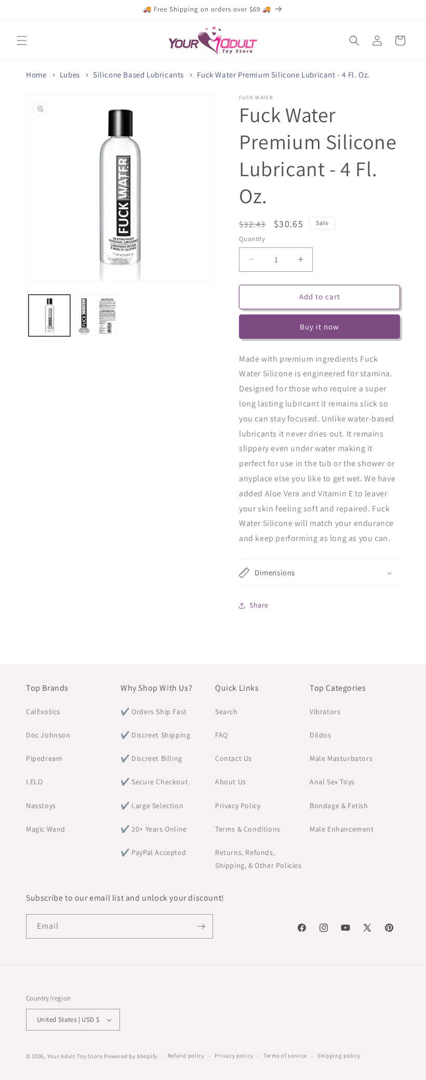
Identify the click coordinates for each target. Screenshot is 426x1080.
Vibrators (325, 711)
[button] (21, 40)
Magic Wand (45, 829)
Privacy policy (234, 1055)
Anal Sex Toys (332, 781)
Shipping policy (339, 1055)
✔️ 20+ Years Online (154, 829)
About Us (230, 781)
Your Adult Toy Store (75, 1056)
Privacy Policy (237, 805)
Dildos (320, 735)
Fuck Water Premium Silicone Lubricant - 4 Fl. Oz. (283, 75)
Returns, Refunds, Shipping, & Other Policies (258, 859)
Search (226, 711)
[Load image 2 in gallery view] (96, 315)
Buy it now (319, 327)
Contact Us (233, 758)
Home (36, 75)
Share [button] (259, 605)
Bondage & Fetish (339, 805)
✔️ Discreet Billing (151, 758)
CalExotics (43, 711)
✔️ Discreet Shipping (155, 735)
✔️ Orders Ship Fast (154, 711)
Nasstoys (41, 805)
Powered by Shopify (130, 1056)
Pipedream (44, 758)
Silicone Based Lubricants (138, 75)
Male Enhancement (342, 829)
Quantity (252, 238)
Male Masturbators (341, 758)
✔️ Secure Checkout (154, 781)
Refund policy (186, 1055)
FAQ (221, 735)
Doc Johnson (48, 735)
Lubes (70, 75)
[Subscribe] (201, 926)
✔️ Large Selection (152, 805)
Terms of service (285, 1055)
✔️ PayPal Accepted (153, 852)
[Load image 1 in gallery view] (49, 315)
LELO (34, 781)
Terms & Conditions (248, 829)
